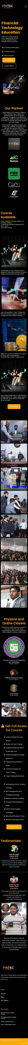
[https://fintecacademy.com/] (8, 6)
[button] (25, 6)
